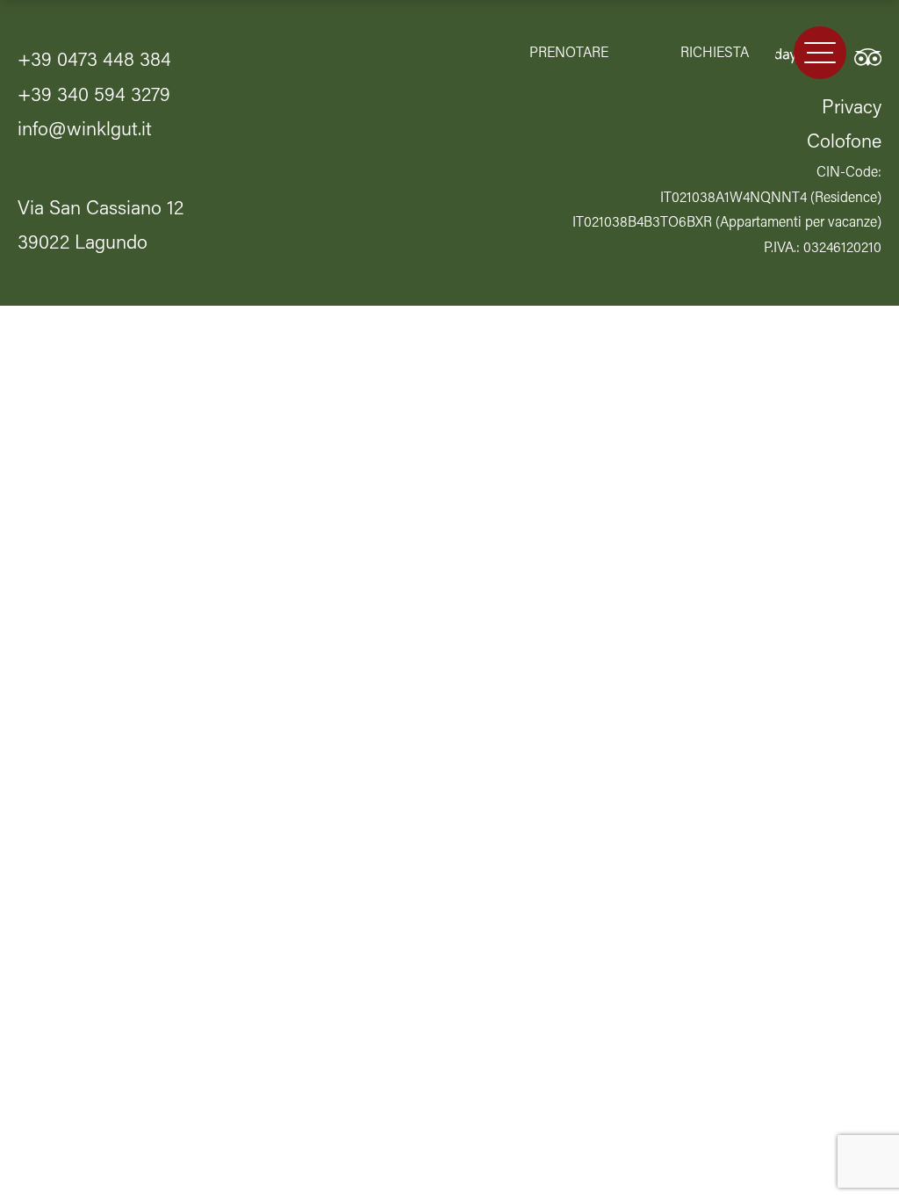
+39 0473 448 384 (94, 61)
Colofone (844, 143)
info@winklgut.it (85, 130)
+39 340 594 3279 (94, 96)
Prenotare (568, 54)
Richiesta (714, 54)
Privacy (851, 108)
